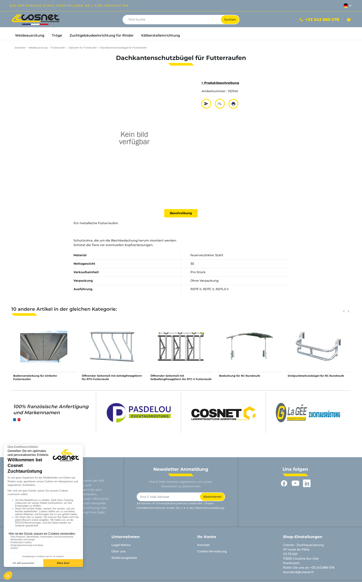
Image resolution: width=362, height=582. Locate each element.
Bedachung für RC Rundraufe (239, 375)
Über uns (118, 551)
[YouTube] (295, 483)
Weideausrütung (37, 47)
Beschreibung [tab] (181, 213)
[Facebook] (284, 483)
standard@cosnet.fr (298, 572)
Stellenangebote (124, 558)
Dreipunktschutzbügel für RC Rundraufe (316, 375)
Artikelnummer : (214, 91)
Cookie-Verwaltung (212, 551)
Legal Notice (121, 545)
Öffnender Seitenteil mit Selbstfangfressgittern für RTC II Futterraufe (181, 377)
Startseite (19, 47)
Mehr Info (43, 350)
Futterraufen (58, 47)
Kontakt (203, 545)
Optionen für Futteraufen (82, 47)
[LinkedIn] (307, 483)
